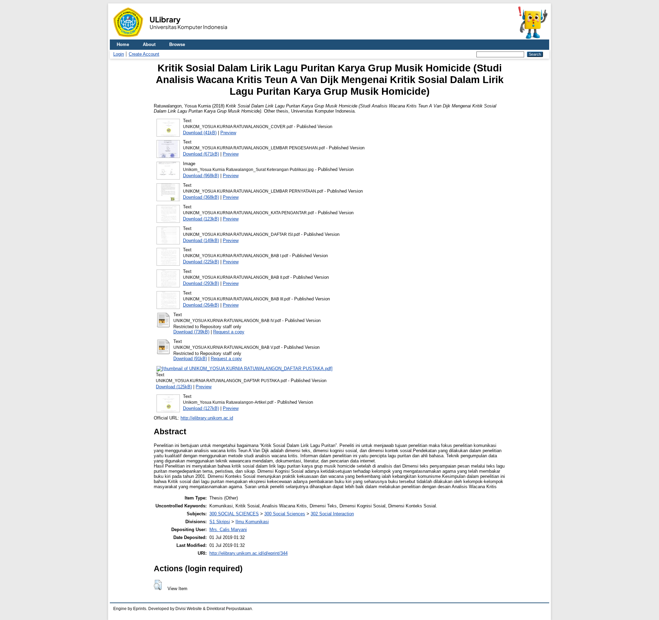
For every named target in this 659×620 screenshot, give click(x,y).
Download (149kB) (201, 240)
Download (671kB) (201, 154)
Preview (228, 132)
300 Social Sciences (284, 513)
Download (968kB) (201, 175)
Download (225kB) (201, 261)
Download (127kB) (201, 408)
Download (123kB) (201, 218)
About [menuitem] (149, 44)
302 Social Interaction (332, 513)
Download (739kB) (191, 331)
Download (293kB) (201, 283)
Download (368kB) (201, 197)
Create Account (144, 54)
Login (118, 54)
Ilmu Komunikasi (252, 521)
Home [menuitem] (123, 44)
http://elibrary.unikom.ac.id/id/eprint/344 (248, 553)
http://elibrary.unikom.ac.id (207, 418)
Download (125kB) (174, 386)
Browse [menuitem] (177, 44)
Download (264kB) (201, 305)
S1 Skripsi (219, 521)
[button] (158, 585)
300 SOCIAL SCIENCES (234, 513)
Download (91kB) (190, 358)
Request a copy (228, 331)
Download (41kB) (200, 132)
